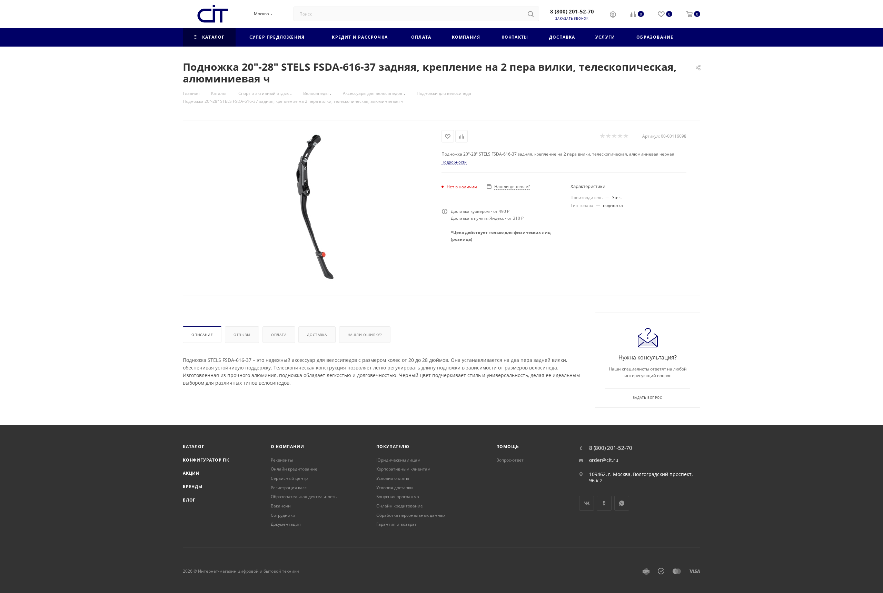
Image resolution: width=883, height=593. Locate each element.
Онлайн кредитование (294, 469)
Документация (286, 524)
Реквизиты (282, 460)
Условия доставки (394, 488)
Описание (202, 334)
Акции (191, 473)
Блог (189, 500)
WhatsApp (621, 503)
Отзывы (242, 334)
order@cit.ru (603, 460)
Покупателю (392, 446)
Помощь (507, 446)
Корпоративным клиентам (403, 469)
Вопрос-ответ (510, 460)
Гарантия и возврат (396, 524)
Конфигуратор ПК (206, 460)
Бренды (192, 487)
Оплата (279, 334)
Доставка (317, 334)
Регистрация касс (289, 488)
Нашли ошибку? (365, 334)
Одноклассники (604, 503)
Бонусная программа (397, 497)
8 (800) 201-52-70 (572, 11)
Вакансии (281, 506)
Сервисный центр (289, 478)
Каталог (194, 446)
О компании (287, 446)
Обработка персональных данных (410, 515)
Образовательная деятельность (304, 497)
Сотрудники (283, 515)
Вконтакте (586, 503)
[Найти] (530, 14)
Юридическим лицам (398, 460)
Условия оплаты (392, 478)
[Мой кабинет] (613, 15)
